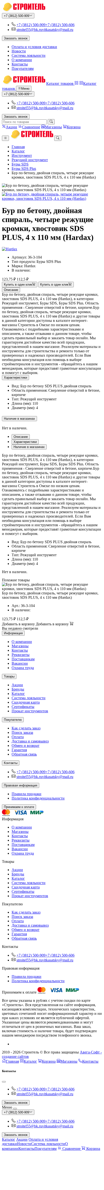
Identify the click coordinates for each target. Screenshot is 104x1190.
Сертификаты (23, 707)
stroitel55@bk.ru (29, 30)
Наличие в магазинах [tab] (29, 447)
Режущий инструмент (30, 160)
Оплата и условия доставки (34, 47)
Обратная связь (24, 754)
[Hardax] (9, 249)
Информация (13, 633)
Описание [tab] (21, 437)
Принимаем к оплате (19, 807)
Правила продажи (26, 794)
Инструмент (22, 155)
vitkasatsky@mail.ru (57, 30)
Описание (11, 290)
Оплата (18, 737)
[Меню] (5, 138)
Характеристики (15, 377)
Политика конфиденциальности (38, 798)
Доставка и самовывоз (30, 741)
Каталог (18, 151)
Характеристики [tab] (25, 442)
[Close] (4, 1081)
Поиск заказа (22, 732)
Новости (19, 51)
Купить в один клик (18, 285)
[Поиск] (51, 121)
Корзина (49, 1061)
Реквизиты (21, 655)
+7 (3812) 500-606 (59, 25)
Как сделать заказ (26, 728)
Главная (18, 147)
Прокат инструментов (30, 711)
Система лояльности (28, 55)
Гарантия (19, 750)
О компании (22, 60)
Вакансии (20, 663)
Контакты (20, 64)
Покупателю (13, 719)
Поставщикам (23, 659)
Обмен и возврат (25, 745)
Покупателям (23, 68)
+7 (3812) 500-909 (16, 16)
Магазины (20, 646)
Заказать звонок (16, 38)
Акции (17, 685)
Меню (25, 89)
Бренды (18, 689)
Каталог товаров (60, 83)
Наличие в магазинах (19, 418)
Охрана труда (23, 668)
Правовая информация (20, 785)
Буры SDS (20, 164)
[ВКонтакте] (13, 1044)
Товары (9, 676)
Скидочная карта (26, 702)
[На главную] (23, 11)
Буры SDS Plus (24, 168)
